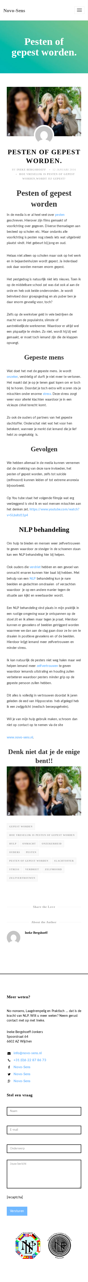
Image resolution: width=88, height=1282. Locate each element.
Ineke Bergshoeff (31, 169)
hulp (12, 843)
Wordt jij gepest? (51, 178)
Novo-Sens (22, 1067)
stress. (47, 394)
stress (14, 869)
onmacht (29, 843)
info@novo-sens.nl (28, 1053)
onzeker (12, 376)
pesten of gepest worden (28, 861)
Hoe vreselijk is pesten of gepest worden (42, 835)
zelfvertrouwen (48, 666)
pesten (60, 215)
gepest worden (20, 826)
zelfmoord (53, 869)
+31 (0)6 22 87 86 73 (30, 1060)
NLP (33, 578)
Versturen (17, 1211)
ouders (14, 852)
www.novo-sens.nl (20, 737)
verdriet (36, 567)
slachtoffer (64, 861)
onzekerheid (52, 843)
